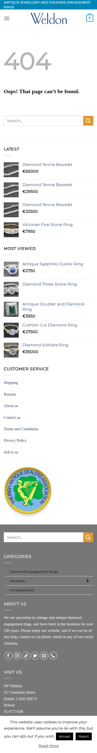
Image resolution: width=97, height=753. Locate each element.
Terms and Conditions (21, 429)
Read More (49, 745)
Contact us (12, 417)
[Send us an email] (44, 656)
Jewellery (17, 581)
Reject (84, 736)
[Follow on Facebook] (8, 656)
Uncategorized (22, 590)
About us (11, 406)
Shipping (11, 382)
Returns (10, 394)
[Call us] (53, 656)
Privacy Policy (15, 440)
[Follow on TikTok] (26, 656)
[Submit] (88, 121)
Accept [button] (64, 736)
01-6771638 (13, 711)
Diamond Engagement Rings (34, 572)
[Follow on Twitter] (35, 656)
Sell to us (11, 452)
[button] (7, 18)
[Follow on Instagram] (17, 656)
